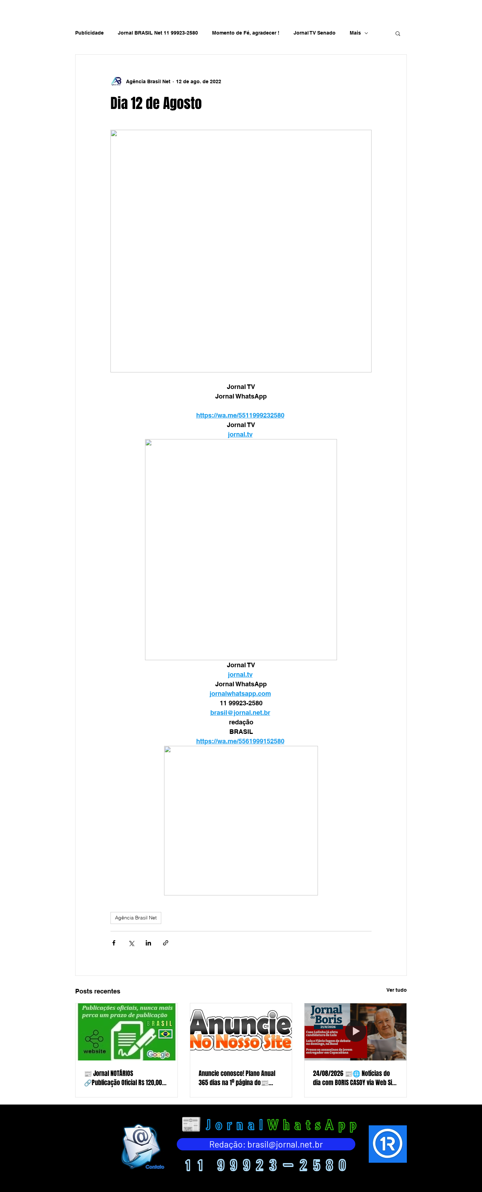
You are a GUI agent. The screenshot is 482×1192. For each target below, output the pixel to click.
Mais (355, 33)
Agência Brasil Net (136, 917)
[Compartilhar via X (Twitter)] (131, 942)
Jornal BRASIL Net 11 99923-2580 (158, 33)
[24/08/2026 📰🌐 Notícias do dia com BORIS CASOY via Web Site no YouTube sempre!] (355, 1031)
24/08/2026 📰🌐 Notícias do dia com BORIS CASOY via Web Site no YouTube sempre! (355, 1078)
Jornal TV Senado (315, 33)
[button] (397, 33)
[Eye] (141, 1146)
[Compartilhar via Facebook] (113, 942)
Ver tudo (396, 990)
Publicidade (89, 33)
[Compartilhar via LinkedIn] (148, 942)
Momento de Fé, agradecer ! (245, 33)
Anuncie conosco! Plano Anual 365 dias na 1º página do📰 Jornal (237, 1078)
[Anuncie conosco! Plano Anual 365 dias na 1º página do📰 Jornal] (241, 1031)
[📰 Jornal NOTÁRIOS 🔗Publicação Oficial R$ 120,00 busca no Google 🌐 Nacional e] (126, 1031)
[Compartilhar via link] (165, 942)
